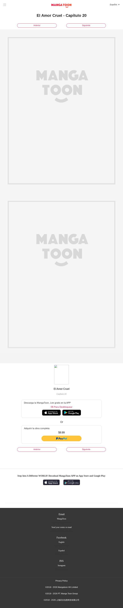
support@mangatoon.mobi (61, 522)
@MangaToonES (61, 554)
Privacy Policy (61, 581)
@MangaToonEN (61, 546)
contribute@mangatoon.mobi (62, 531)
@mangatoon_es (61, 569)
